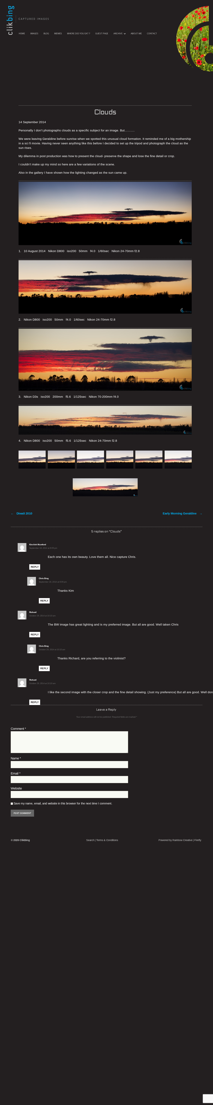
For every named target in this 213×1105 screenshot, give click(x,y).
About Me (136, 33)
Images (34, 33)
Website (16, 788)
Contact (152, 33)
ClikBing (25, 840)
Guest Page (101, 33)
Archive (118, 33)
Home (22, 33)
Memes (58, 33)
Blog (46, 33)
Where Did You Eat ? (78, 33)
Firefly (197, 840)
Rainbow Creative (182, 840)
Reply (35, 567)
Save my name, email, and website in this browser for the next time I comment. (63, 803)
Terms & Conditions (107, 840)
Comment (18, 729)
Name (16, 758)
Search (90, 840)
